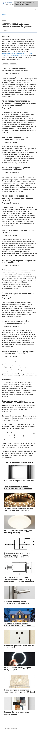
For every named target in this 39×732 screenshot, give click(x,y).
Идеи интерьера (9, 3)
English (4, 14)
